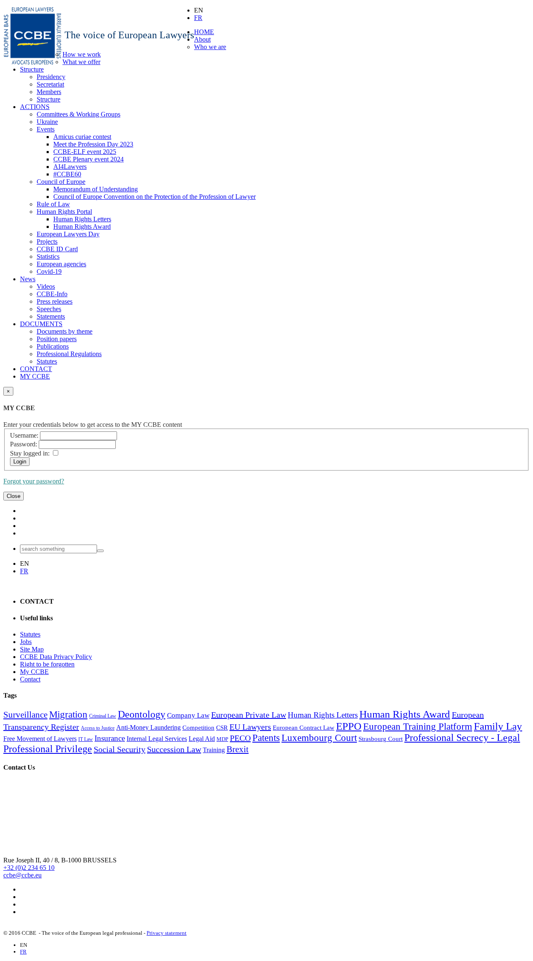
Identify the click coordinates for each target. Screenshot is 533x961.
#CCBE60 (67, 174)
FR (198, 17)
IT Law (85, 739)
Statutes (47, 361)
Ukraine (47, 121)
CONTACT (36, 368)
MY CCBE (35, 376)
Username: (24, 435)
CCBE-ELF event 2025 (84, 151)
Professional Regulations (69, 353)
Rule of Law (53, 204)
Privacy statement (167, 933)
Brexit (238, 749)
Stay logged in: (30, 453)
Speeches (49, 308)
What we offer (81, 61)
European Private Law (248, 714)
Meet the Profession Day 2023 (93, 144)
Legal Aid (202, 738)
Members (49, 91)
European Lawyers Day (68, 234)
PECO (240, 738)
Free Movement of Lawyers (40, 738)
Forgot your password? (33, 481)
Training (214, 749)
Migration (68, 714)
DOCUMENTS (41, 323)
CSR (222, 727)
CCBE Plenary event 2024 (88, 159)
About (202, 39)
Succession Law (174, 749)
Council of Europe (61, 181)
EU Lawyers (250, 726)
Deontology (141, 714)
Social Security (119, 749)
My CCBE (34, 671)
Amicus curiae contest (82, 136)
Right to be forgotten (47, 664)
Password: (23, 444)
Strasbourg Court (381, 739)
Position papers (57, 338)
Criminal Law (102, 716)
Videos (46, 286)
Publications (53, 346)
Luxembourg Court (319, 738)
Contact (30, 679)
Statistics (48, 256)
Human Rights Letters (82, 219)
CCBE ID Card (57, 249)
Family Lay (498, 726)
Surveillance (25, 715)
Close (13, 496)
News (27, 278)
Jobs (26, 641)
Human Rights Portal (64, 211)
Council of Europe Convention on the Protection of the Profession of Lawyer (154, 196)
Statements (51, 316)
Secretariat (50, 84)
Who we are (210, 46)
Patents (266, 738)
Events (46, 129)
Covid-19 (49, 271)
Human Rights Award (82, 226)
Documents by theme (64, 331)
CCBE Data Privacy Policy (56, 656)
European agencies (61, 263)
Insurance (110, 738)
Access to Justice (98, 728)
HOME (204, 31)
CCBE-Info (52, 293)
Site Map (32, 649)
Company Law (188, 715)
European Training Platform (417, 726)
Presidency (51, 76)
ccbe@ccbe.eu (22, 875)
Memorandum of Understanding (95, 189)
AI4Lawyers (70, 166)
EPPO (348, 726)
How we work (81, 54)
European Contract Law (303, 727)
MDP (222, 739)
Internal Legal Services (157, 738)
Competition (198, 727)
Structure (32, 69)
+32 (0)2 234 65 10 (29, 867)
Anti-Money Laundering (148, 727)
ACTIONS (35, 106)
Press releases (54, 301)
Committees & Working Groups (78, 114)
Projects (47, 241)
